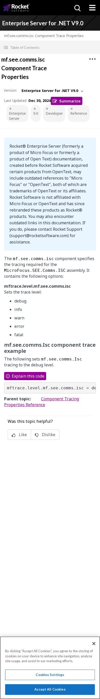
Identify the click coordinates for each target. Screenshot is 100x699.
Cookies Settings (50, 675)
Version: (10, 90)
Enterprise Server (17, 116)
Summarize (70, 100)
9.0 (35, 113)
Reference (78, 113)
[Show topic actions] (92, 59)
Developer (54, 113)
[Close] (93, 643)
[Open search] (77, 7)
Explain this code (28, 376)
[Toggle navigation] (92, 7)
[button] (50, 47)
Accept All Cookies (49, 689)
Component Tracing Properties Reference (41, 401)
